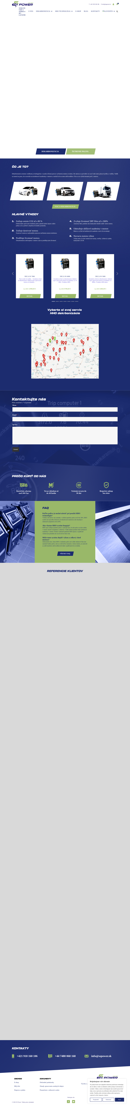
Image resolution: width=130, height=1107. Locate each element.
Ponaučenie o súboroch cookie (49, 1090)
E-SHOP (78, 11)
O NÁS (30, 11)
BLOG (86, 11)
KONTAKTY (95, 11)
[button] (117, 4)
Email (15, 415)
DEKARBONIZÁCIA (43, 11)
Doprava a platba (25, 1090)
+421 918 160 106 (94, 4)
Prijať (119, 1099)
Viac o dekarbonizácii (65, 206)
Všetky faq (65, 554)
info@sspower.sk (106, 4)
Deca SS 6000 (30, 276)
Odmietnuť (108, 1099)
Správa (14, 425)
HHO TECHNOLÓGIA (62, 11)
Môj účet (17, 1086)
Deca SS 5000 (65, 276)
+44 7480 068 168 (65, 1056)
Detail (30, 296)
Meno (15, 405)
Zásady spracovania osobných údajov (52, 1086)
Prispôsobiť (96, 1099)
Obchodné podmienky (47, 1082)
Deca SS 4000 (100, 276)
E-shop (16, 1082)
